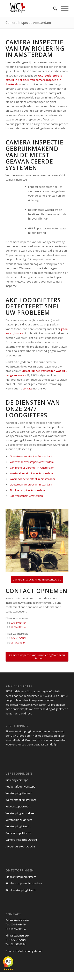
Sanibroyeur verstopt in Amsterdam (32, 467)
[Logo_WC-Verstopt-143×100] (31, 8)
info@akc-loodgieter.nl (27, 951)
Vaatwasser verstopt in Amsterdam (32, 462)
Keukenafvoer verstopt (20, 786)
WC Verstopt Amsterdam (21, 800)
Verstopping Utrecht (18, 826)
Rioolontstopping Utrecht (21, 890)
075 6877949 (17, 638)
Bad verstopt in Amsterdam (27, 496)
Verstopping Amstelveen (21, 813)
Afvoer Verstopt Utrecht (20, 846)
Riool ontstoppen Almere (21, 877)
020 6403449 (17, 622)
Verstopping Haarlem (19, 820)
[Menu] (62, 8)
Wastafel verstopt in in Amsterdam (31, 473)
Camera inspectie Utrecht (21, 839)
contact (27, 388)
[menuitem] (53, 8)
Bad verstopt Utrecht (18, 833)
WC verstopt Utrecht (18, 806)
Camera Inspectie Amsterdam (28, 22)
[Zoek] (53, 8)
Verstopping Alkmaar (19, 793)
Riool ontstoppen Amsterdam (24, 883)
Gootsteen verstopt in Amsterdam (31, 456)
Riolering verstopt (17, 780)
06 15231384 (17, 627)
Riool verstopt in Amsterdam (27, 490)
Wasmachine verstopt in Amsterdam (32, 479)
